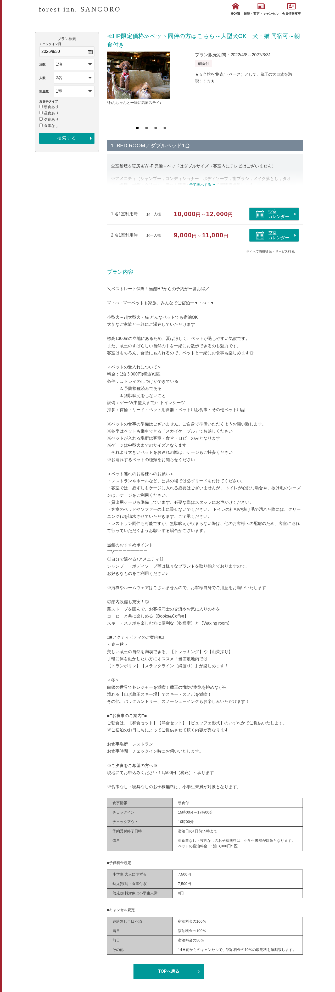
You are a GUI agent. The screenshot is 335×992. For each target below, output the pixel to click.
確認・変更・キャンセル (261, 13)
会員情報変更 (291, 13)
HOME (235, 13)
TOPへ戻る (168, 971)
